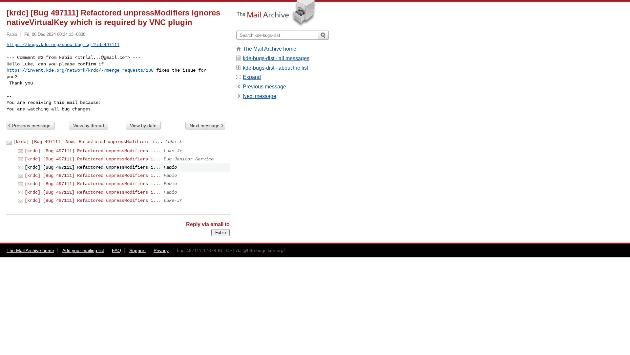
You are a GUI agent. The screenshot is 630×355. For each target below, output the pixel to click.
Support (137, 250)
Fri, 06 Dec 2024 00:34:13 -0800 (54, 34)
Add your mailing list (83, 250)
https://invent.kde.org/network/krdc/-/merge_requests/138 (80, 70)
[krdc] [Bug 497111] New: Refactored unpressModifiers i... (88, 141)
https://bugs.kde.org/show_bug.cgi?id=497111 (63, 44)
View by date (143, 125)
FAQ (116, 250)
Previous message (31, 125)
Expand (252, 77)
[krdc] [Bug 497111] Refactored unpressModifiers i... (93, 151)
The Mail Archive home (269, 49)
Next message (205, 125)
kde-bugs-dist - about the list (275, 68)
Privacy (161, 250)
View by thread (88, 125)
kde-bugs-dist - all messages (276, 58)
